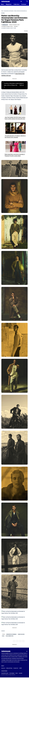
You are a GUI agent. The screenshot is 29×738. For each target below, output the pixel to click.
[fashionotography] (5, 1)
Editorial (3, 13)
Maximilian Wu (5, 24)
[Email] (9, 31)
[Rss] (27, 651)
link (18, 85)
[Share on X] (4, 31)
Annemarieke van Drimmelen (8, 10)
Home (2, 10)
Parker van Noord (21, 634)
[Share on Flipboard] (6, 31)
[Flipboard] (25, 651)
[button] (19, 1)
